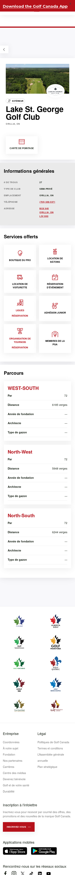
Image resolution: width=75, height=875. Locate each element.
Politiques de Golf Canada (53, 742)
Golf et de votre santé (16, 785)
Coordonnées (11, 742)
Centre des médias (14, 773)
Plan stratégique (47, 767)
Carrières (8, 767)
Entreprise (11, 733)
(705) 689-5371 (47, 201)
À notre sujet (10, 748)
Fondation (9, 754)
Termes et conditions (50, 748)
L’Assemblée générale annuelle (51, 757)
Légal (42, 733)
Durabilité (8, 791)
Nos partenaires (12, 760)
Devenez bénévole (14, 779)
